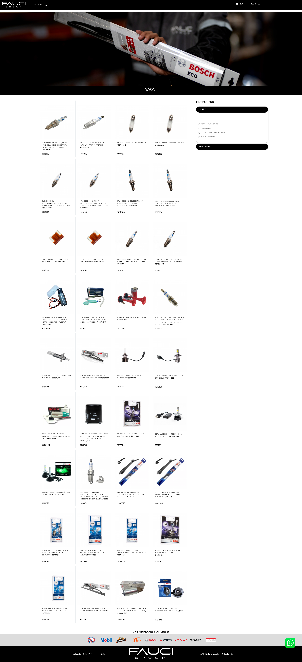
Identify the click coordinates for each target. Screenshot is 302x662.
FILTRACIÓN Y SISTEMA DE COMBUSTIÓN (215, 133)
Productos (35, 5)
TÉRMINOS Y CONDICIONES (214, 654)
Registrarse (255, 4)
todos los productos (88, 654)
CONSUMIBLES (206, 128)
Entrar (242, 4)
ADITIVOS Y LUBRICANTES (210, 124)
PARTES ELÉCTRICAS (208, 137)
